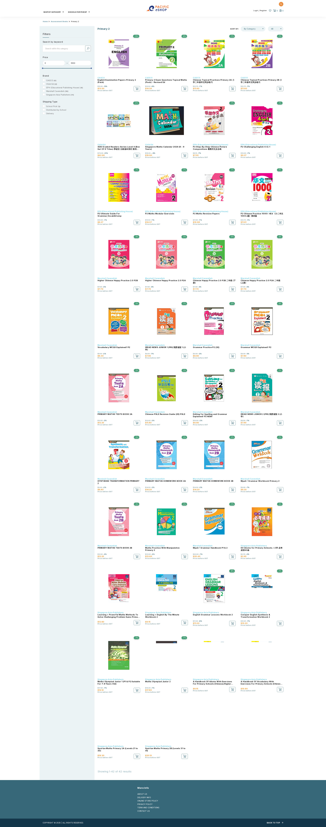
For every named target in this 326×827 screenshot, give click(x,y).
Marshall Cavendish (55, 91)
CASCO (49, 80)
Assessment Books (59, 21)
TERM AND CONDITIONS (148, 807)
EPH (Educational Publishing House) (63, 87)
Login (255, 10)
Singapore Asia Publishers (58, 95)
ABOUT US (142, 794)
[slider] (43, 68)
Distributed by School (56, 110)
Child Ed (50, 84)
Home (45, 21)
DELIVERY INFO (144, 797)
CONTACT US (143, 811)
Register (263, 10)
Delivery (50, 113)
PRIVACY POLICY (144, 804)
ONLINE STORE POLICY (147, 801)
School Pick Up (53, 106)
